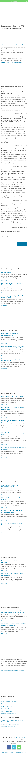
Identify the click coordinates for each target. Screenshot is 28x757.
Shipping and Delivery (6, 711)
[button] (26, 1)
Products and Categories (7, 704)
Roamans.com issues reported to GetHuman (12, 670)
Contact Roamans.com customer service (11, 62)
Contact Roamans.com (7, 699)
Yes (17, 737)
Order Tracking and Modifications (9, 701)
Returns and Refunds (6, 706)
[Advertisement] (14, 74)
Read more (4, 280)
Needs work (22, 737)
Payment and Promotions (7, 709)
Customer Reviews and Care (8, 713)
